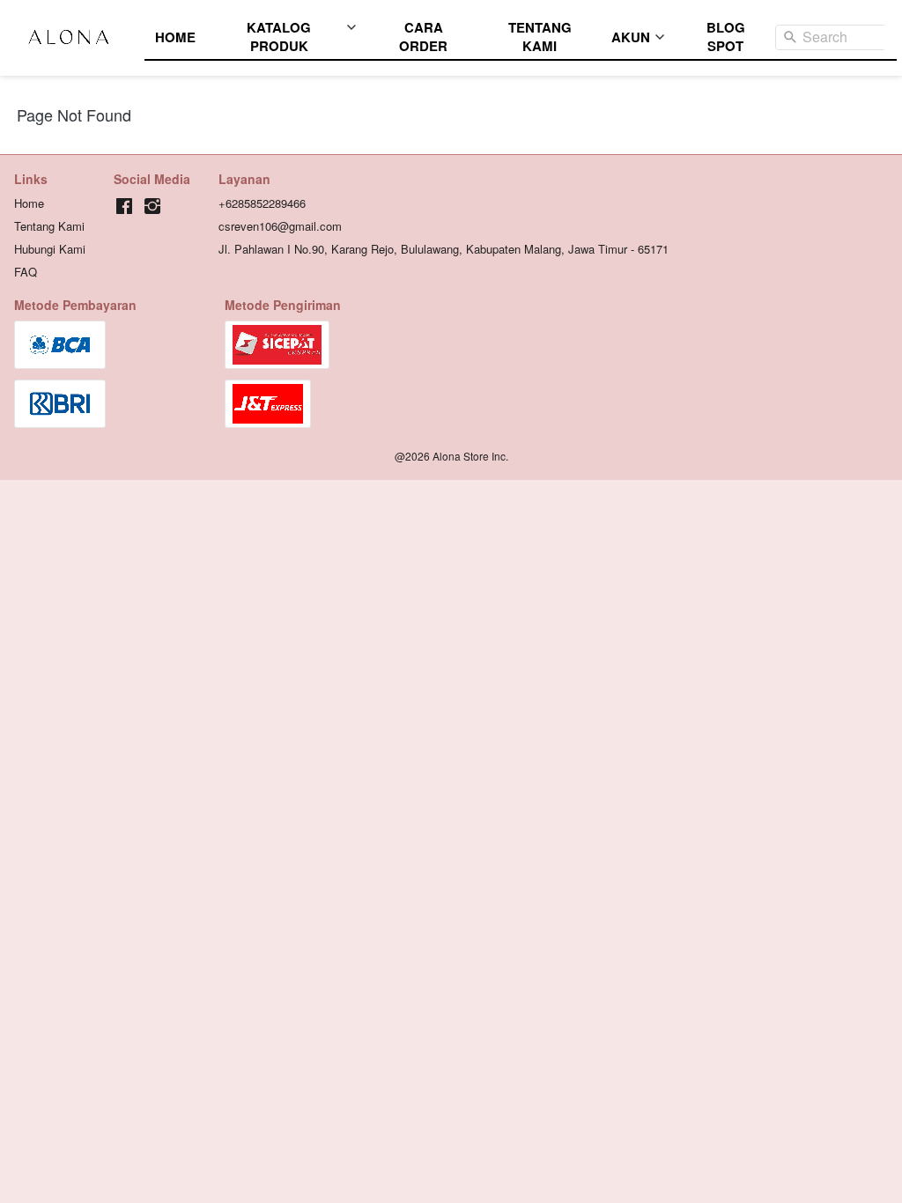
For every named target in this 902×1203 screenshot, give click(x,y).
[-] (124, 207)
